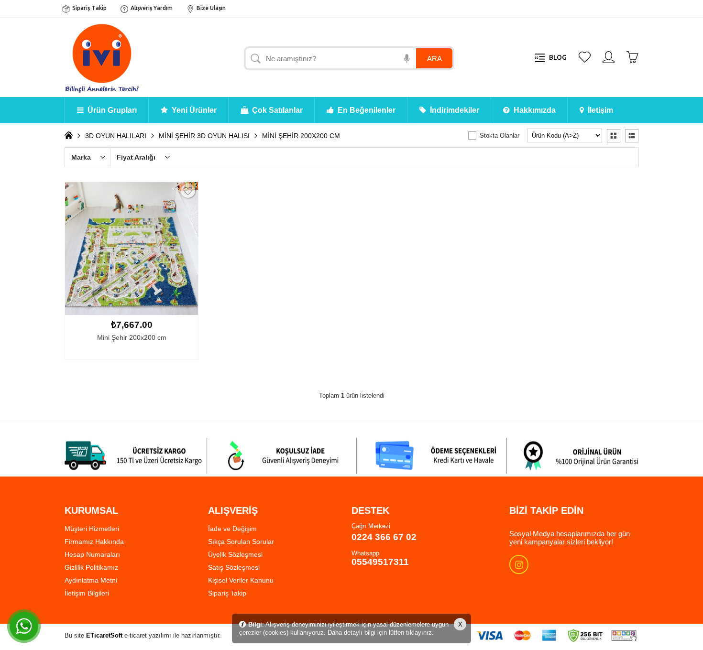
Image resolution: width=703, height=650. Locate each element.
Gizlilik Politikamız (91, 567)
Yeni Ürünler (192, 110)
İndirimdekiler (452, 110)
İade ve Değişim (232, 528)
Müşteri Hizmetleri (92, 528)
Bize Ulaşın (211, 8)
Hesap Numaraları (92, 554)
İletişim (598, 110)
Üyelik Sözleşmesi (235, 554)
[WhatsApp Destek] (24, 626)
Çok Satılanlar (275, 110)
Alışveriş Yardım (152, 8)
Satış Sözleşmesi (234, 567)
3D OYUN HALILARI (115, 136)
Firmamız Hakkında (94, 541)
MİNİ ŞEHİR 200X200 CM (301, 136)
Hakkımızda (533, 110)
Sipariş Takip (89, 8)
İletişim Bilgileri (87, 593)
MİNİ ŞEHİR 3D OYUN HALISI (204, 136)
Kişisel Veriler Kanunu (241, 580)
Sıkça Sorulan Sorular (241, 541)
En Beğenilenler (364, 110)
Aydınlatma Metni (91, 580)
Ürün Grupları (110, 110)
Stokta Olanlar (499, 135)
